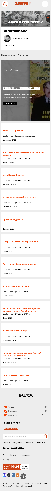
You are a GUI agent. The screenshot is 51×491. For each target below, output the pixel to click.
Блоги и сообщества (12, 443)
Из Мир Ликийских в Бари (16, 286)
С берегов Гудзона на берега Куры (20, 242)
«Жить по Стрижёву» (13, 130)
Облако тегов (11, 428)
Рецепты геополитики (21, 88)
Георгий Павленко (13, 70)
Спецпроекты (17, 447)
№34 (15, 467)
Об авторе (9, 45)
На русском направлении (24, 136)
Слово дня (40, 443)
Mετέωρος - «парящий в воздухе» (19, 197)
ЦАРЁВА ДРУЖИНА (22, 158)
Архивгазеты (25, 467)
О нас (5, 455)
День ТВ (6, 460)
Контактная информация (20, 455)
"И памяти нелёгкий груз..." (16, 331)
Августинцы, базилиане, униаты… (20, 264)
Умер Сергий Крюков (13, 175)
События (29, 443)
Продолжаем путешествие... (17, 375)
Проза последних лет (13, 219)
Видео (6, 447)
